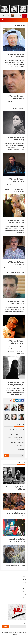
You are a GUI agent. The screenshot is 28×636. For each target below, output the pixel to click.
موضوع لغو (23, 597)
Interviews (23, 579)
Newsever (22, 632)
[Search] (3, 19)
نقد (25, 600)
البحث (24, 623)
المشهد (24, 588)
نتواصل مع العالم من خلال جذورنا (15, 434)
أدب (25, 585)
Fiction (24, 577)
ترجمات (24, 591)
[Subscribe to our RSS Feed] (14, 400)
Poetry (24, 582)
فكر (25, 594)
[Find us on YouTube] (11, 400)
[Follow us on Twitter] (19, 400)
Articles (24, 574)
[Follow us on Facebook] (22, 400)
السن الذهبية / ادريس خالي (17, 442)
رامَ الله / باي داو (20, 445)
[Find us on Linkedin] (16, 400)
